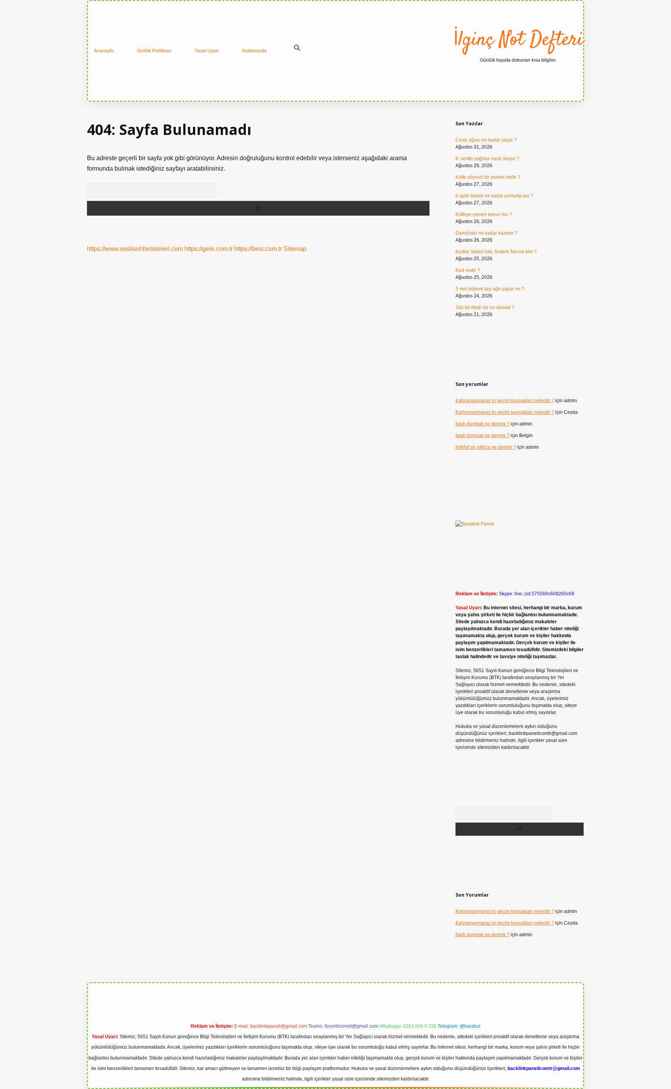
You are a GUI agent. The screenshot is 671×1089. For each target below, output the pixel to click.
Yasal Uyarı (207, 51)
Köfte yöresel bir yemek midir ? (487, 177)
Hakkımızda (254, 51)
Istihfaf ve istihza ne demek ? (485, 447)
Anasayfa (104, 51)
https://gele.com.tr (208, 248)
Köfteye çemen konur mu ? (483, 214)
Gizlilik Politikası (154, 51)
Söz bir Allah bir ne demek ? (485, 307)
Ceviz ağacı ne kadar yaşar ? (486, 140)
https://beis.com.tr (258, 248)
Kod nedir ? (467, 270)
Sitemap (294, 248)
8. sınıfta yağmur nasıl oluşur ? (487, 158)
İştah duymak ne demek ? (482, 424)
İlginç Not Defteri (518, 40)
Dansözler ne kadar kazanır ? (486, 233)
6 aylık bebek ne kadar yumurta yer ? (494, 196)
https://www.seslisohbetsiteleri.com (135, 248)
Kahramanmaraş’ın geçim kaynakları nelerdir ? (504, 400)
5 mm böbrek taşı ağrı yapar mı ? (489, 289)
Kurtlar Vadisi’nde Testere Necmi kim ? (496, 251)
